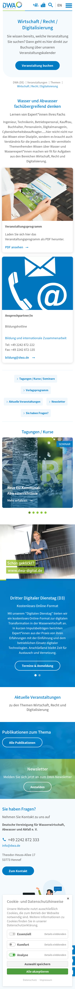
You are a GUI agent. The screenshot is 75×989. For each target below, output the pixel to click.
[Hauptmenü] (69, 5)
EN (59, 5)
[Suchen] (50, 5)
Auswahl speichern (37, 964)
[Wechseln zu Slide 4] (41, 512)
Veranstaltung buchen (37, 65)
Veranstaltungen (37, 82)
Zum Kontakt (18, 871)
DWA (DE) (18, 82)
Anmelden (37, 787)
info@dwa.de (11, 845)
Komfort (23, 944)
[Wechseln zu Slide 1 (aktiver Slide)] (29, 512)
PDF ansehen (14, 247)
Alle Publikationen (22, 742)
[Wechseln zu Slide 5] (45, 512)
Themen (55, 82)
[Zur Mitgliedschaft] (35, 5)
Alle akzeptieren (37, 971)
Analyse (22, 955)
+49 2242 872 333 (23, 839)
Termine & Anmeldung (37, 665)
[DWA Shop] (43, 5)
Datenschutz (30, 980)
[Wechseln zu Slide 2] (33, 512)
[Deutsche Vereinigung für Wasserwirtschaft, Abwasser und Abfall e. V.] (12, 5)
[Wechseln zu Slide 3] (37, 512)
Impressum (46, 980)
